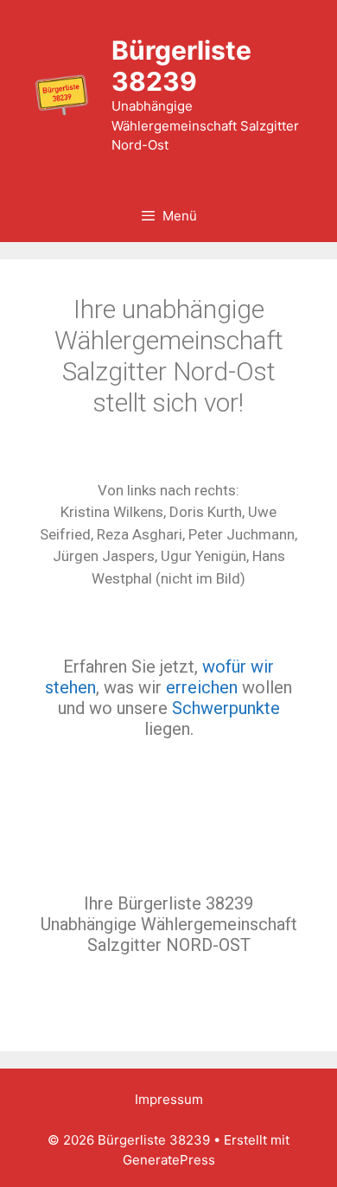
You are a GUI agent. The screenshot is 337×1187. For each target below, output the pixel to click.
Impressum (169, 1099)
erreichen (202, 687)
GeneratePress (169, 1160)
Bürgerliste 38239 (181, 66)
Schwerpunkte (226, 708)
